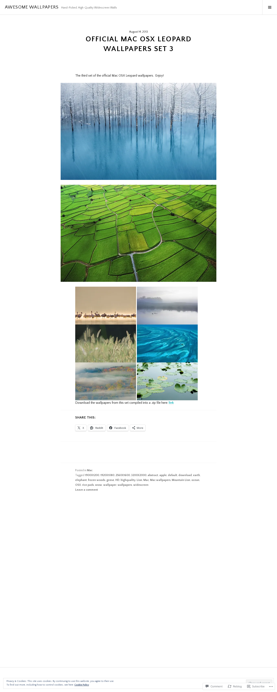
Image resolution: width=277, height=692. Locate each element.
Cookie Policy (81, 684)
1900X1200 (92, 475)
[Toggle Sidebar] (269, 7)
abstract (153, 475)
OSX (78, 485)
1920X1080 (107, 475)
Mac (89, 470)
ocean (195, 480)
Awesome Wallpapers (32, 7)
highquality (128, 480)
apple (163, 475)
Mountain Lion (181, 480)
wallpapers (125, 485)
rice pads (88, 485)
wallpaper (109, 485)
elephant (81, 480)
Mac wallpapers (160, 480)
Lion (139, 480)
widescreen (140, 485)
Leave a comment (86, 489)
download (185, 475)
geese (110, 480)
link (171, 403)
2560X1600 (123, 475)
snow (98, 485)
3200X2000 (138, 475)
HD (117, 480)
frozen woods (96, 480)
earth (196, 475)
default (172, 475)
